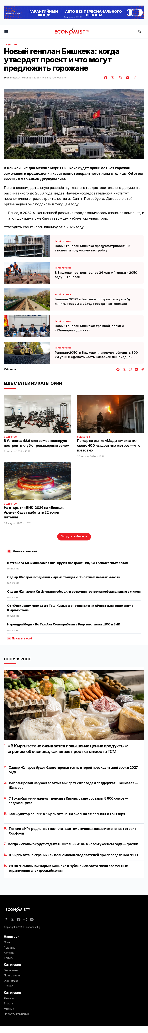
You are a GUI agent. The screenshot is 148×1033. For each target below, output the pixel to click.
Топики (8, 958)
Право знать (12, 975)
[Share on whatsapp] (119, 77)
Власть (8, 1003)
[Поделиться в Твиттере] (112, 77)
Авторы (9, 952)
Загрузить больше (74, 536)
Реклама (9, 947)
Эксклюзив (11, 970)
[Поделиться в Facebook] (106, 77)
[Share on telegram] (127, 77)
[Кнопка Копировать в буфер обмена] (133, 77)
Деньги (9, 998)
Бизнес (8, 986)
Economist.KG (12, 77)
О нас (7, 942)
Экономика (11, 980)
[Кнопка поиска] (139, 32)
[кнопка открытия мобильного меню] (6, 31)
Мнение (9, 1008)
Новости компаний (16, 1014)
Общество (10, 44)
